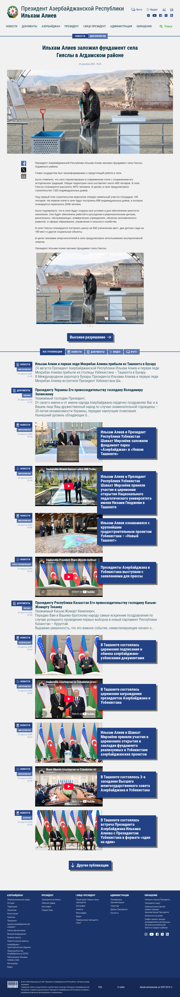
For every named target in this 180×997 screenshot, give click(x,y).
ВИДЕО (117, 352)
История (10, 903)
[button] (37, 288)
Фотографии (81, 913)
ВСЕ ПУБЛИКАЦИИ (52, 351)
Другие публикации (93, 865)
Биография (46, 906)
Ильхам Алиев (39, 15)
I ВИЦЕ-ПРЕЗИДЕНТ (94, 26)
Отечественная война (16, 930)
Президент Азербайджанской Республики (72, 8)
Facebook (160, 15)
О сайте (121, 987)
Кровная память (14, 937)
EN (171, 9)
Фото (139, 9)
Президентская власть (51, 899)
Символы (11, 917)
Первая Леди (47, 910)
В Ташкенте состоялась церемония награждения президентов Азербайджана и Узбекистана (125, 696)
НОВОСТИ (11, 26)
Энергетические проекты (18, 941)
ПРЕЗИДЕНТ (72, 26)
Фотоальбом (12, 963)
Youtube (155, 15)
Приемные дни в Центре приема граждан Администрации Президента (157, 909)
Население (11, 910)
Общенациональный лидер (18, 899)
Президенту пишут (152, 903)
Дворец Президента (119, 909)
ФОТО (134, 352)
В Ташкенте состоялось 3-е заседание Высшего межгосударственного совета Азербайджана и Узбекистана (125, 783)
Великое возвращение (16, 934)
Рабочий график (48, 903)
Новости (79, 909)
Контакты (115, 913)
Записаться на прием (154, 915)
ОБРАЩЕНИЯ (144, 26)
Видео (154, 9)
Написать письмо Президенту (157, 899)
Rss (171, 15)
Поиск (168, 26)
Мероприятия (98, 36)
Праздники (12, 920)
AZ (164, 9)
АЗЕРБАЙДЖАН (51, 26)
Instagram (148, 15)
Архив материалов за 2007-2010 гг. (156, 987)
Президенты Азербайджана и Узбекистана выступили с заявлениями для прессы (125, 571)
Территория (12, 906)
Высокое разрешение (87, 337)
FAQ (100, 987)
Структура (115, 906)
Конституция (12, 913)
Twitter (166, 15)
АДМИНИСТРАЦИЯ (121, 26)
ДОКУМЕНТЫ (29, 26)
